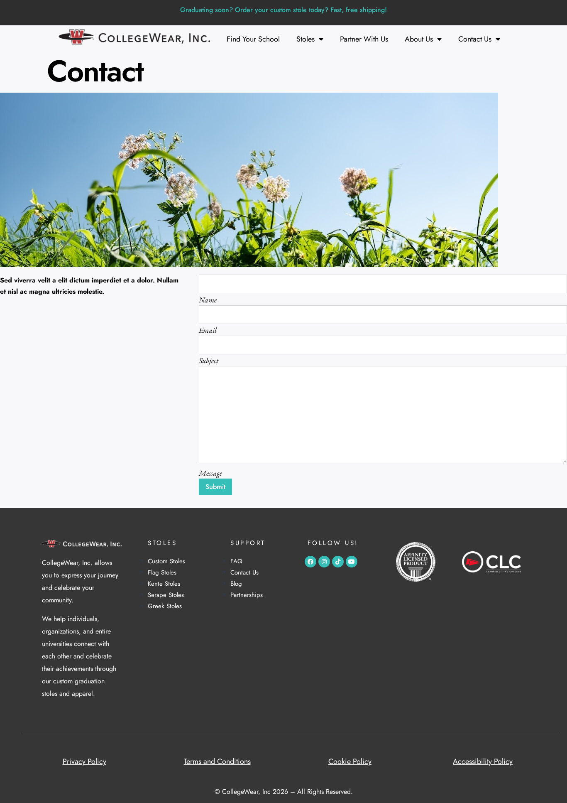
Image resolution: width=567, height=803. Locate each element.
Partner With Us (364, 39)
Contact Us (474, 39)
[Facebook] (310, 561)
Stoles (305, 39)
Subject (208, 360)
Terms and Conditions (217, 761)
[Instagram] (324, 561)
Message (210, 473)
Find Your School (253, 39)
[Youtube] (351, 561)
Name (208, 300)
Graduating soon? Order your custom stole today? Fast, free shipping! (283, 10)
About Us (419, 39)
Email (208, 330)
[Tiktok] (338, 561)
